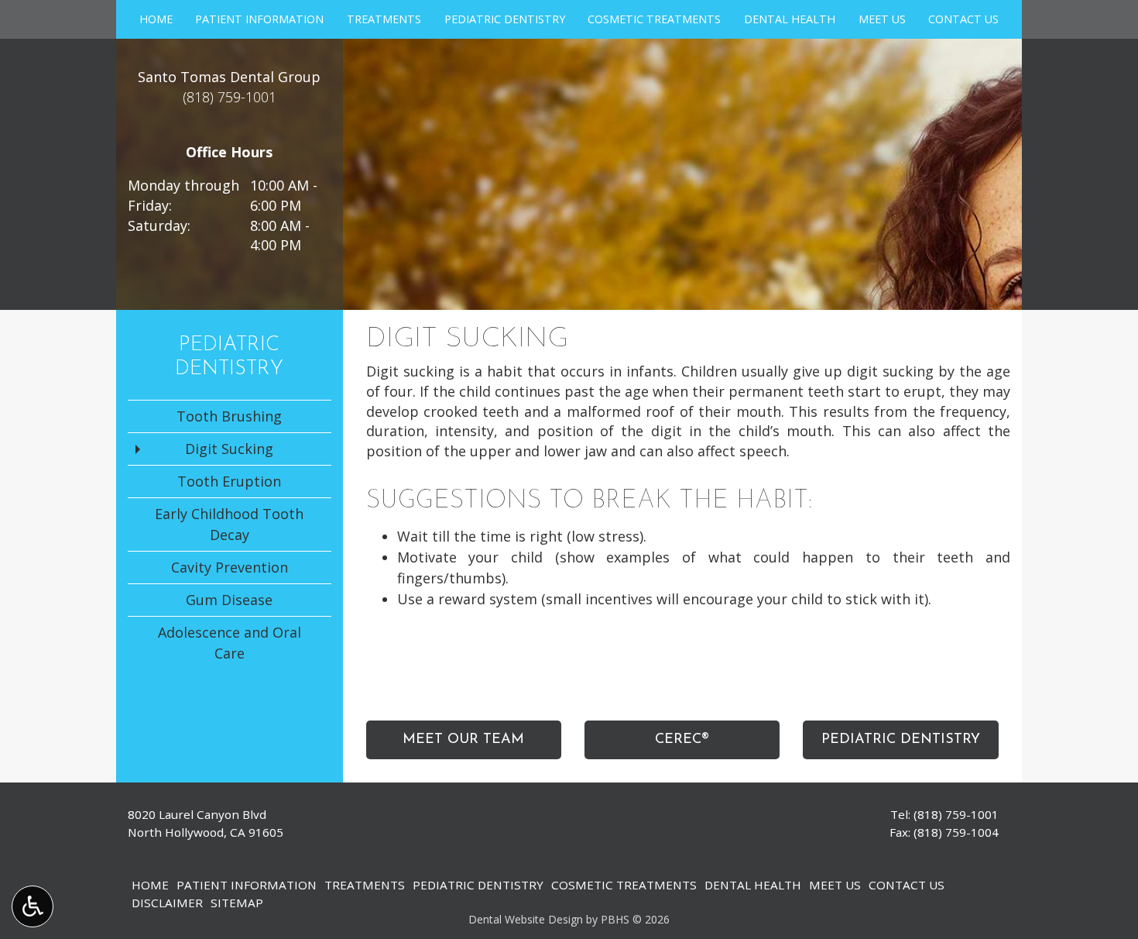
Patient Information (259, 19)
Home (156, 19)
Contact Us (963, 19)
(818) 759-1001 (956, 814)
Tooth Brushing (229, 416)
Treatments (384, 19)
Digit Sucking (229, 448)
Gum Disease (229, 599)
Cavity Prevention (229, 567)
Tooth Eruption (229, 481)
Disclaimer (167, 902)
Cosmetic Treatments (654, 19)
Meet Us (882, 19)
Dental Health (789, 19)
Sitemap (237, 902)
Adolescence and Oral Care (229, 642)
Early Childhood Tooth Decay (229, 524)
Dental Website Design (525, 919)
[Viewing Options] (32, 906)
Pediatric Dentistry (504, 19)
